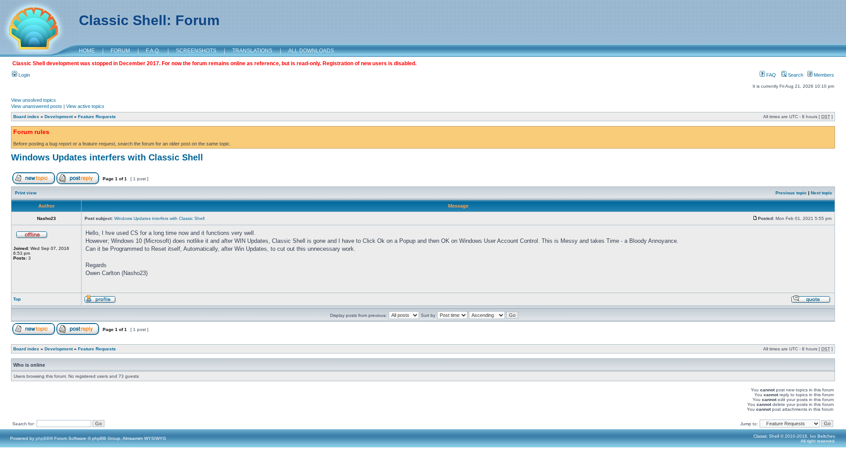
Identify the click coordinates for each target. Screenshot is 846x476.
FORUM (120, 51)
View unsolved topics (33, 100)
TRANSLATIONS (252, 51)
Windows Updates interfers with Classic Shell (107, 157)
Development (59, 116)
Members (823, 75)
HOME (87, 51)
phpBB (43, 438)
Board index (26, 116)
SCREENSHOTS (196, 51)
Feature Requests (97, 116)
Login (23, 75)
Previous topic (791, 192)
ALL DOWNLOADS (311, 51)
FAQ (770, 75)
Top (17, 299)
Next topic (821, 192)
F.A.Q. (153, 51)
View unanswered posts (36, 106)
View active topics (85, 106)
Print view (26, 192)
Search (795, 75)
